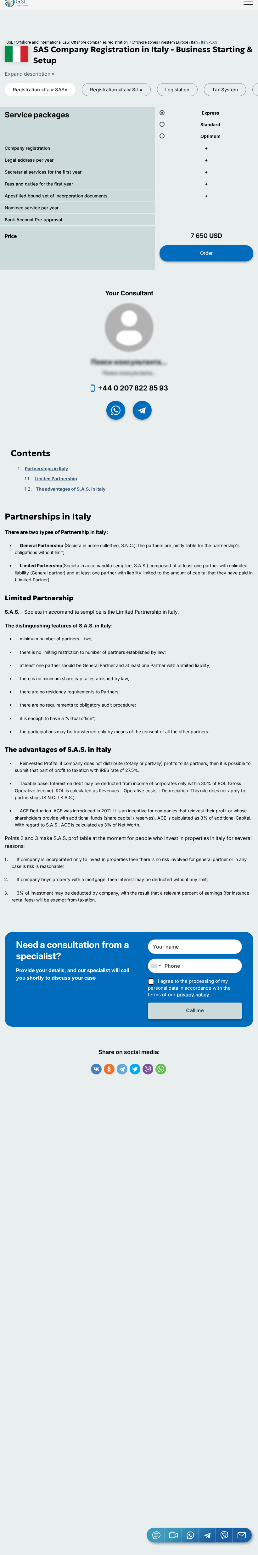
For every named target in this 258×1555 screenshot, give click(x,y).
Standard (210, 124)
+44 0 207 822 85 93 (133, 388)
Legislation (177, 90)
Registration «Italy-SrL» (116, 90)
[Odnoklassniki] (109, 1069)
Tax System (225, 90)
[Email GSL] (242, 1535)
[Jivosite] (156, 1535)
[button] (173, 1535)
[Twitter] (135, 1069)
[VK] (96, 1069)
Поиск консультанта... (129, 362)
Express (210, 113)
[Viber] (148, 1069)
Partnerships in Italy (46, 468)
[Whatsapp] (160, 1069)
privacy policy (193, 995)
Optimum (210, 136)
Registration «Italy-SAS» (40, 90)
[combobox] (155, 966)
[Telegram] (122, 1069)
